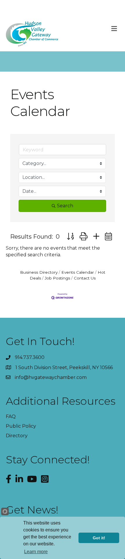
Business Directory (39, 272)
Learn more (36, 551)
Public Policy (21, 426)
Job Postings (57, 278)
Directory (17, 435)
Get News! (32, 509)
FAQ (11, 416)
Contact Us (85, 278)
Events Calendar (77, 272)
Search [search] (65, 205)
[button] (70, 236)
